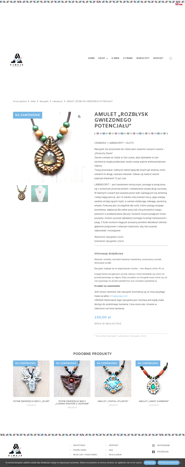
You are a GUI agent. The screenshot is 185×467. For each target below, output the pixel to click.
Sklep (101, 58)
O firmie (128, 58)
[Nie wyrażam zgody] (180, 462)
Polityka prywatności (168, 462)
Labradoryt (58, 101)
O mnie (115, 58)
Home (91, 58)
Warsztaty (143, 58)
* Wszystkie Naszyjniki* (105, 336)
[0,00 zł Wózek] (171, 58)
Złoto (143, 336)
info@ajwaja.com (119, 296)
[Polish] (181, 4)
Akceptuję (150, 462)
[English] (177, 4)
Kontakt (158, 58)
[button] (79, 116)
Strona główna (20, 101)
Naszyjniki (44, 101)
